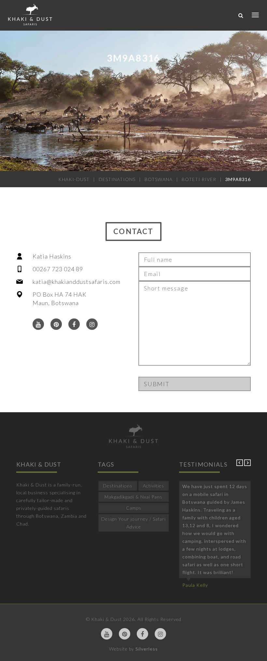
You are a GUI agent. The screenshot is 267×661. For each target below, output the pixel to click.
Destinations (118, 485)
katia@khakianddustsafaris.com (76, 281)
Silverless (146, 649)
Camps (133, 508)
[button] (240, 464)
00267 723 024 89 (58, 269)
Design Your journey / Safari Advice (133, 522)
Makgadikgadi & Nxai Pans (133, 496)
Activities (153, 485)
